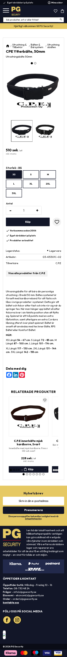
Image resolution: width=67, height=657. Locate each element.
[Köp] (28, 222)
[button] (6, 11)
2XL (48, 183)
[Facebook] (7, 620)
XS (14, 174)
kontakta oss (11, 602)
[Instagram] (17, 620)
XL (31, 183)
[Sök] (61, 20)
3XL (14, 193)
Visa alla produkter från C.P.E (26, 273)
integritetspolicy (33, 518)
